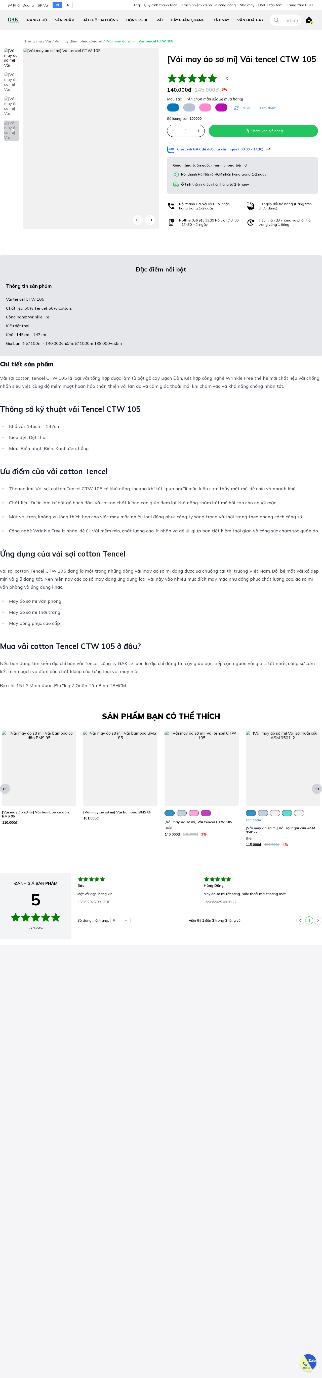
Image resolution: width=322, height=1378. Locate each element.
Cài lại (245, 108)
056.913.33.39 (203, 220)
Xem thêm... (269, 108)
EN (67, 5)
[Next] (150, 220)
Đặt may (221, 20)
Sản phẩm (64, 20)
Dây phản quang (188, 20)
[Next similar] (317, 789)
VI (57, 5)
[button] (100, 20)
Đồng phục (137, 20)
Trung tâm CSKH (300, 5)
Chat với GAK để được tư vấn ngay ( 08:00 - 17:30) (220, 149)
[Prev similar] (5, 789)
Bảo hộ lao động (100, 20)
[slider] (194, 78)
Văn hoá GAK (250, 20)
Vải (159, 20)
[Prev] (138, 220)
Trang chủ (36, 20)
